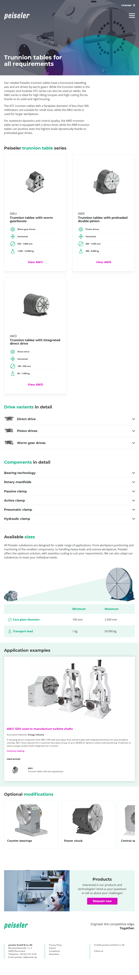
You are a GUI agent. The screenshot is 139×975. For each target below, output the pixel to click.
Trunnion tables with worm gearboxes (45, 770)
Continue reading (15, 750)
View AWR (103, 262)
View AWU (35, 262)
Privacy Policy (55, 945)
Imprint (52, 948)
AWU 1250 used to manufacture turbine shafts (40, 728)
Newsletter (54, 954)
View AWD (35, 384)
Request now (102, 901)
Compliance (54, 951)
